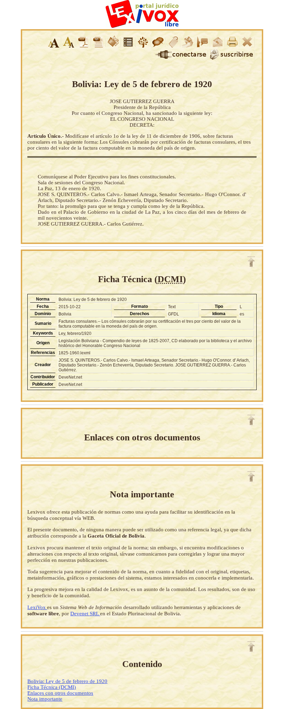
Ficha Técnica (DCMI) (51, 687)
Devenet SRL (85, 613)
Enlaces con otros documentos (60, 693)
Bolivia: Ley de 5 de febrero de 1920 (67, 681)
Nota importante (44, 699)
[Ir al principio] (251, 261)
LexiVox (37, 607)
